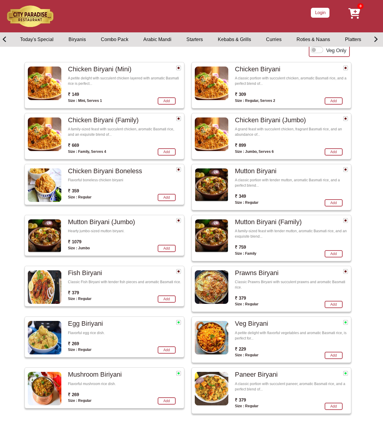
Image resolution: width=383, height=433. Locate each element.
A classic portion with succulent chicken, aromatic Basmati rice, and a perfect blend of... (290, 81)
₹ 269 (73, 343)
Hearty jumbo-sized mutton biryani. (96, 231)
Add (166, 101)
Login (320, 12)
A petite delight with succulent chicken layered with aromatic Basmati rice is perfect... (123, 81)
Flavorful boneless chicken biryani (95, 180)
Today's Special (37, 39)
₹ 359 (73, 190)
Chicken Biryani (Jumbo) (270, 120)
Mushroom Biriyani (95, 374)
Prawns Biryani (257, 273)
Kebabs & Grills (234, 39)
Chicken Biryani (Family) (103, 120)
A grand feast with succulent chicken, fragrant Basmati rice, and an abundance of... (288, 132)
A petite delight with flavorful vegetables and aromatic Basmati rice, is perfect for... (290, 335)
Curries (274, 39)
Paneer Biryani (256, 374)
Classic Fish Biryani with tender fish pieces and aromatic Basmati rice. (124, 282)
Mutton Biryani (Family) (268, 222)
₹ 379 (73, 292)
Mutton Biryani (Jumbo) (101, 222)
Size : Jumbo (79, 248)
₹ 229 (240, 348)
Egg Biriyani (85, 323)
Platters (353, 39)
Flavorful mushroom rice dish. (92, 384)
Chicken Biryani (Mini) (99, 69)
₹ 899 (240, 145)
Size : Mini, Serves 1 (85, 101)
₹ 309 (240, 94)
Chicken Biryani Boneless (105, 171)
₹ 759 (240, 247)
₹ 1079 (74, 241)
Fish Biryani (85, 273)
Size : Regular (80, 197)
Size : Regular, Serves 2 (255, 101)
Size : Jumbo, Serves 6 (254, 152)
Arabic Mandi (157, 39)
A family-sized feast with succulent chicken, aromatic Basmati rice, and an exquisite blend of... (121, 132)
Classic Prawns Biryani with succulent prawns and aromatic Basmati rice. (290, 284)
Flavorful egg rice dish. (86, 333)
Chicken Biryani (257, 69)
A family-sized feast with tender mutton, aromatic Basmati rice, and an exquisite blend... (291, 234)
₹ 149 (73, 94)
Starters (194, 39)
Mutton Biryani (255, 171)
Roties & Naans (313, 39)
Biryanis (77, 39)
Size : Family (245, 253)
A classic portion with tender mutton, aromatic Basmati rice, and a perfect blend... (287, 183)
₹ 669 (73, 145)
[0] (263, 8)
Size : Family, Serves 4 (87, 152)
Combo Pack (114, 39)
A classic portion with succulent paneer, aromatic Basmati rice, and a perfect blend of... (290, 386)
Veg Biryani (251, 323)
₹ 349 (240, 196)
